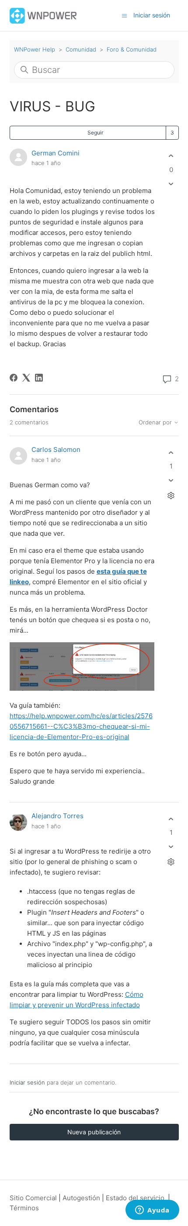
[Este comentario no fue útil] (171, 480)
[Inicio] (43, 15)
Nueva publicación (94, 1132)
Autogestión (81, 1198)
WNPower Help (34, 49)
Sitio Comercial (33, 1198)
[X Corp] (26, 378)
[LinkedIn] (39, 378)
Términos (24, 1208)
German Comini (55, 153)
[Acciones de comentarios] (171, 495)
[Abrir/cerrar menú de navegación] (124, 15)
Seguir (95, 132)
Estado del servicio (135, 1198)
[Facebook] (13, 378)
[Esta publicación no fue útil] (171, 183)
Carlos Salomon (55, 449)
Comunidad (81, 49)
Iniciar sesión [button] (151, 15)
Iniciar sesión (27, 1082)
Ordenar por (156, 422)
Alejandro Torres (57, 816)
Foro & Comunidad (132, 49)
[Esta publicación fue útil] (171, 156)
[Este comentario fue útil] (171, 452)
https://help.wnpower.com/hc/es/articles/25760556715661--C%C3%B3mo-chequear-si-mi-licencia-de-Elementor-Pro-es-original (81, 726)
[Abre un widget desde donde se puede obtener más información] (152, 1211)
